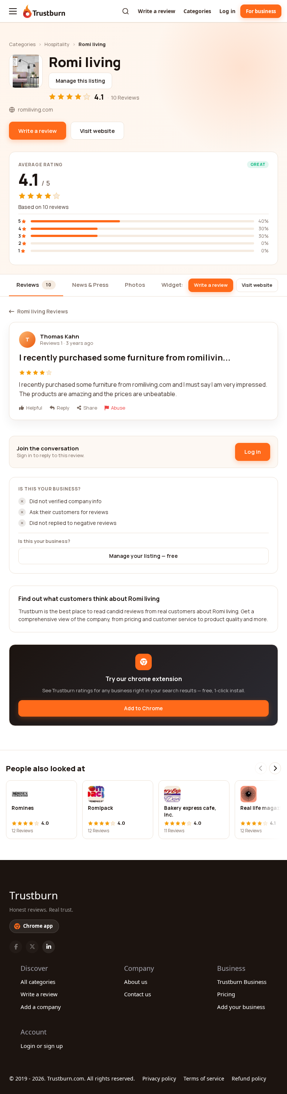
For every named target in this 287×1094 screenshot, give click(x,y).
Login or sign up (42, 1045)
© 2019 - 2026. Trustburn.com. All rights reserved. (72, 1078)
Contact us (137, 994)
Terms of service (203, 1078)
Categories (197, 11)
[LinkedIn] (48, 946)
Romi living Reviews (42, 311)
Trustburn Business (241, 981)
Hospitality (57, 44)
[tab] (36, 285)
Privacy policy (159, 1078)
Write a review (156, 11)
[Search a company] (125, 11)
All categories (38, 981)
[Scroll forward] (275, 768)
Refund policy (249, 1078)
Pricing (226, 994)
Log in (227, 11)
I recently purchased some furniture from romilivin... (125, 357)
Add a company (41, 1007)
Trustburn (33, 895)
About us (135, 981)
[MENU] (13, 11)
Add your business (241, 1007)
